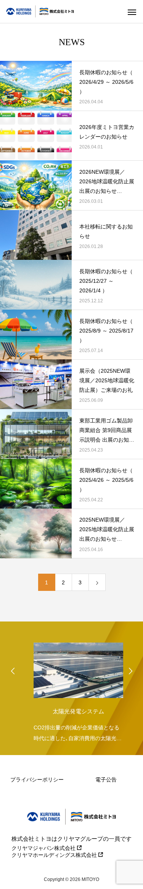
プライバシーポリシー (37, 779)
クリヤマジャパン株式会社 (44, 848)
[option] (71, 690)
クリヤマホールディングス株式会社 (54, 855)
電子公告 (106, 779)
